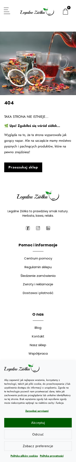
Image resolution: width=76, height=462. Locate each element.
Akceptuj (38, 423)
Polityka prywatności (52, 456)
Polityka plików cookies (24, 456)
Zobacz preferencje (38, 446)
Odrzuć (38, 434)
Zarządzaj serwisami (37, 411)
